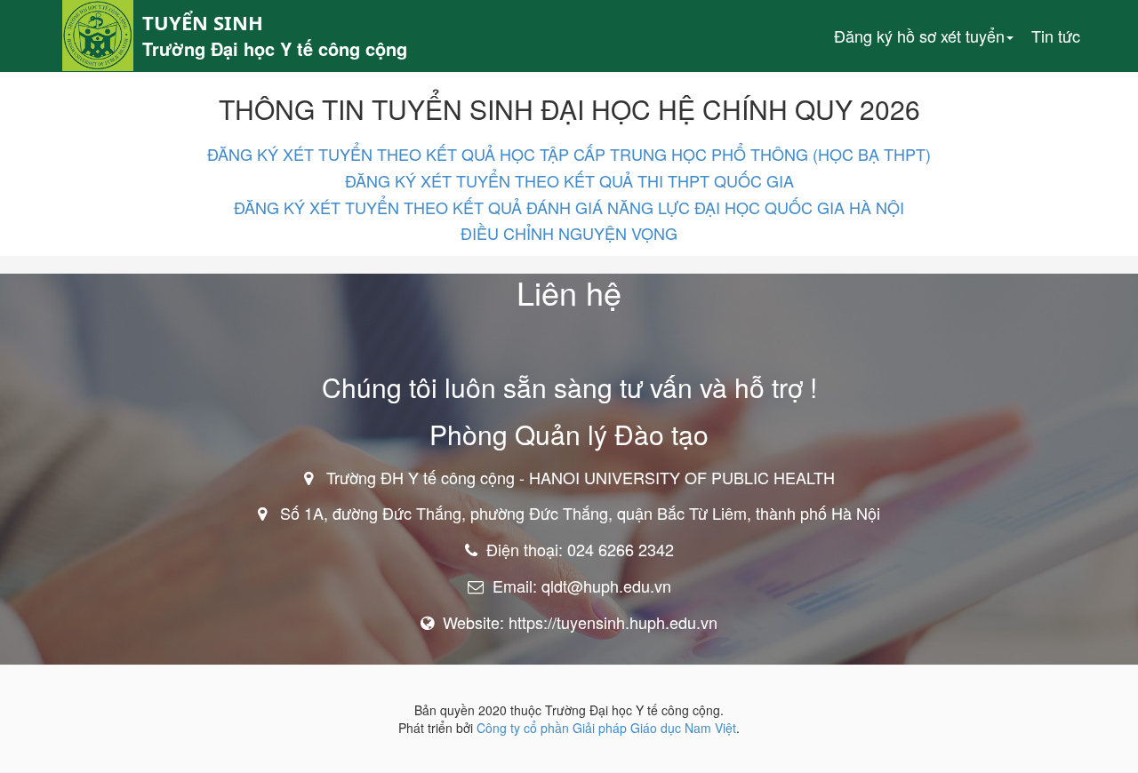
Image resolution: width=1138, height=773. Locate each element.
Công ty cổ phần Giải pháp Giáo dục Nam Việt (606, 728)
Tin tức (1055, 35)
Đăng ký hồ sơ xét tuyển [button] (919, 35)
